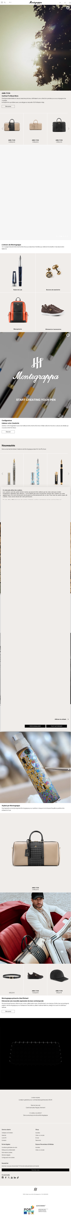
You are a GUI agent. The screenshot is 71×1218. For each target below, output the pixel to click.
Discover (8, 432)
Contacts (4, 1140)
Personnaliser (35, 726)
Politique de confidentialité (8, 1150)
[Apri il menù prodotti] (2, 2)
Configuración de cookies (8, 1157)
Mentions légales (6, 1155)
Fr (10, 2)
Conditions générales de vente (9, 1147)
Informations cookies (7, 1152)
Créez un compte (40, 1135)
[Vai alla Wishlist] (65, 2)
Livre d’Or (4, 1138)
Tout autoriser (56, 726)
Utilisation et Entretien (7, 1133)
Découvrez (8, 106)
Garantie (4, 1135)
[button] (2, 128)
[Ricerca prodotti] (5, 2)
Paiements (38, 1140)
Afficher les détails (60, 719)
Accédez (38, 1133)
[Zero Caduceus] (35, 192)
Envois (37, 1138)
